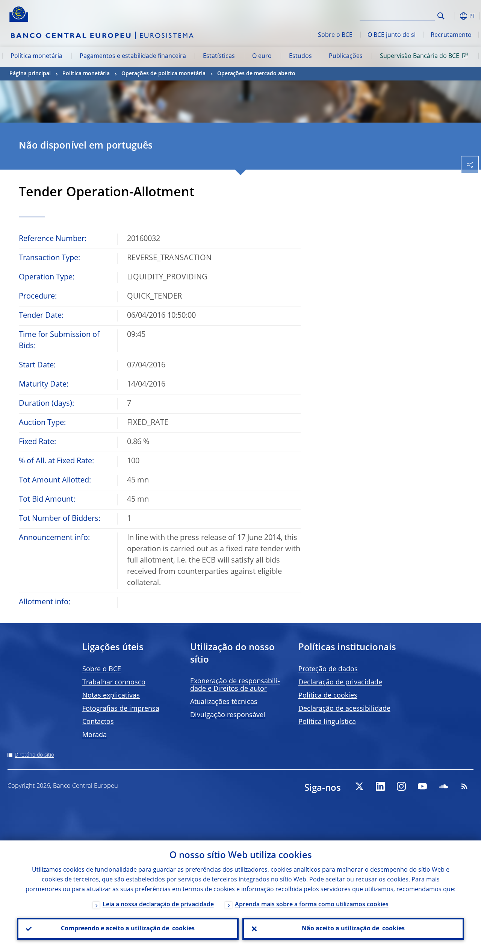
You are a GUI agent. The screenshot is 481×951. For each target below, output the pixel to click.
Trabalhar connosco (113, 682)
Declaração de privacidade (340, 682)
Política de (327, 695)
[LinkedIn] (380, 786)
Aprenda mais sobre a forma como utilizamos (312, 905)
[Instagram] (401, 786)
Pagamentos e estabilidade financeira (133, 56)
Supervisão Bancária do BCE (419, 56)
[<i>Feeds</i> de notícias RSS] (464, 786)
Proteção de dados (328, 669)
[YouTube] (422, 786)
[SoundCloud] (443, 786)
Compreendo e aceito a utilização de (128, 929)
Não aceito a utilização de (353, 929)
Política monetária (36, 56)
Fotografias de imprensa (120, 708)
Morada (94, 735)
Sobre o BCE (335, 35)
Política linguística (327, 722)
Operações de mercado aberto (256, 73)
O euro (262, 56)
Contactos (98, 722)
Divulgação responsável (227, 715)
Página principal (30, 73)
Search (441, 16)
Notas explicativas (111, 695)
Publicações (346, 56)
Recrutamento (451, 35)
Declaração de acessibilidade (344, 708)
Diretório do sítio (34, 755)
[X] (359, 786)
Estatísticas (219, 56)
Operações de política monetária (163, 73)
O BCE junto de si (392, 35)
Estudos (300, 56)
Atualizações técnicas (223, 702)
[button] (453, 16)
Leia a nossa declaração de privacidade (158, 905)
